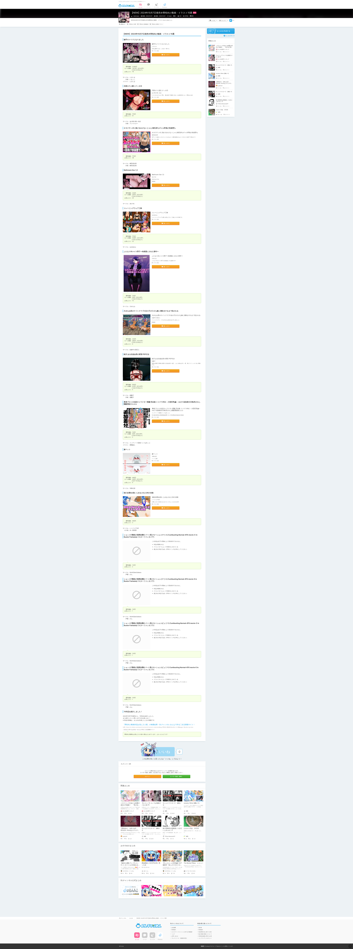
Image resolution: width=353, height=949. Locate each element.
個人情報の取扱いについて (205, 934)
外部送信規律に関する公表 (205, 936)
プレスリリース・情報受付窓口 (179, 938)
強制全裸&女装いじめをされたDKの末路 (165, 497)
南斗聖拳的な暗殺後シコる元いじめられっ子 (172, 829)
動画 (192, 16)
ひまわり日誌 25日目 (191, 828)
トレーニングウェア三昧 (160, 212)
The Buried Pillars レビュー (193, 863)
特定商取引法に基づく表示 (205, 932)
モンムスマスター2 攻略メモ (224, 91)
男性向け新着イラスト (157, 24)
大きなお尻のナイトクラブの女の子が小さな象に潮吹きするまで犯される (176, 315)
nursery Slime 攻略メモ (191, 803)
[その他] (233, 20)
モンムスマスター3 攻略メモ (224, 65)
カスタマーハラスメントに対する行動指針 (181, 932)
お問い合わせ (174, 936)
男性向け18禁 (132, 24)
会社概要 (173, 927)
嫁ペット (155, 454)
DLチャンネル (126, 5)
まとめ (131, 918)
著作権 (200, 927)
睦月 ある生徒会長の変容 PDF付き (163, 359)
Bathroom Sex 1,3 (158, 174)
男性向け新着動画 (144, 24)
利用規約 (173, 929)
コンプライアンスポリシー (205, 938)
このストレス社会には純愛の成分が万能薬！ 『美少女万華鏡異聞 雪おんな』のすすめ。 (224, 47)
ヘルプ (173, 934)
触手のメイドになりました (161, 44)
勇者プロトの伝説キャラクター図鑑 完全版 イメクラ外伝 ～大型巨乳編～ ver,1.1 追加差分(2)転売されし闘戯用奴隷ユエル (176, 409)
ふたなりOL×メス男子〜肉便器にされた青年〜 (167, 256)
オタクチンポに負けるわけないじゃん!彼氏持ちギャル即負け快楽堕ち (175, 132)
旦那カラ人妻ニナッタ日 (160, 90)
